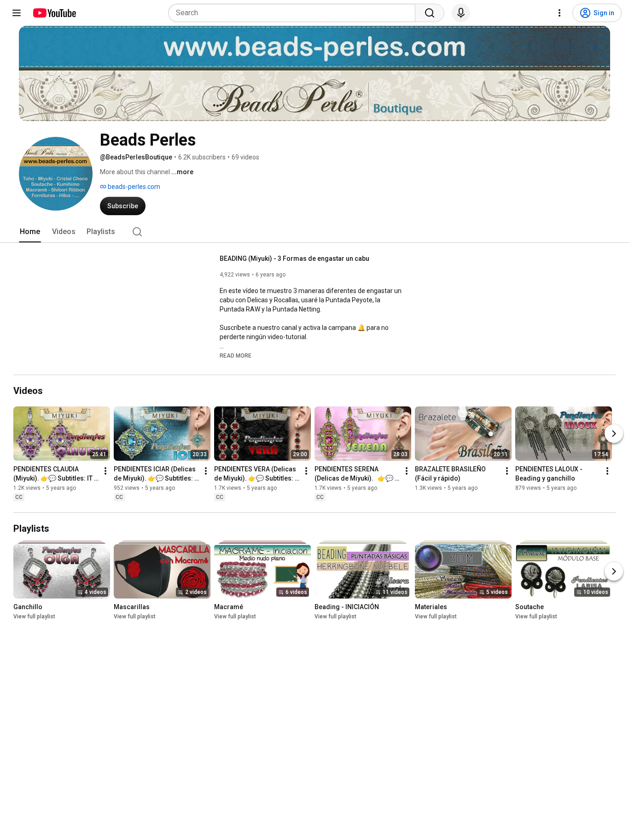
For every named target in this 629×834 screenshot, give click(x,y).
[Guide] (16, 12)
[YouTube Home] (54, 13)
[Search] (429, 13)
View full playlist (34, 616)
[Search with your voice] (461, 13)
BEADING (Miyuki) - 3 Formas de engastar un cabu (294, 258)
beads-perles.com (133, 186)
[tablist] (314, 232)
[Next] (614, 433)
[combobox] (294, 12)
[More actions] (105, 471)
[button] (235, 355)
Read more (235, 355)
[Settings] (559, 12)
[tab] (30, 232)
